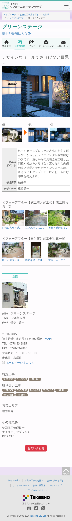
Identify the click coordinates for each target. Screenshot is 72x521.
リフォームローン (20, 485)
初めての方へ (14, 480)
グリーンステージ (15, 17)
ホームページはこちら (20, 362)
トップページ (9, 14)
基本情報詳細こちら (15, 33)
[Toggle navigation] (66, 5)
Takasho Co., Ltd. (38, 515)
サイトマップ (55, 485)
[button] (7, 219)
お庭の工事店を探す (29, 14)
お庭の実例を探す (55, 480)
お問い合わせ (36, 448)
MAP (48, 339)
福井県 (46, 14)
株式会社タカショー (40, 503)
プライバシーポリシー (37, 490)
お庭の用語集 (39, 485)
